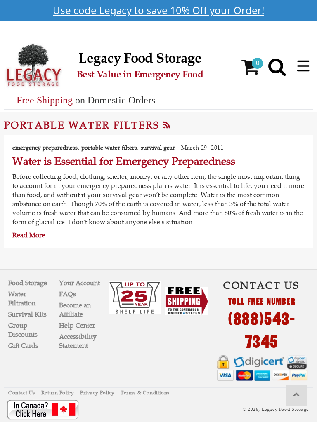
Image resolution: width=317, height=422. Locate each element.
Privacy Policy (98, 392)
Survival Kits (27, 314)
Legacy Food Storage (285, 409)
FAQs (67, 294)
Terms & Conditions (145, 392)
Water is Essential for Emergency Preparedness (123, 161)
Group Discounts (23, 330)
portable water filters (109, 147)
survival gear (158, 147)
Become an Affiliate (75, 310)
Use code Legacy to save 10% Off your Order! (158, 10)
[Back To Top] (296, 395)
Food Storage (27, 283)
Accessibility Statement (78, 341)
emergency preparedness (45, 147)
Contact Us (22, 392)
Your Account (79, 283)
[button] (303, 66)
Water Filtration (21, 298)
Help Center (77, 325)
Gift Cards (23, 345)
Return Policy (58, 392)
